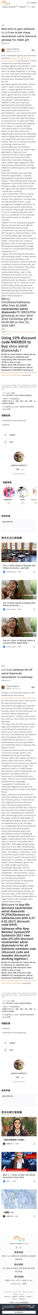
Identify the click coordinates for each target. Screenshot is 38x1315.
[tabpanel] (19, 11)
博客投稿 (18, 1259)
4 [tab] (23, 14)
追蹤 (33, 50)
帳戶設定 (14, 1268)
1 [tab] (15, 14)
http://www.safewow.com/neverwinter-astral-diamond (18, 373)
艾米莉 (22, 499)
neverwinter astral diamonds (14, 420)
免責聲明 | (15, 1296)
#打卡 (18, 1280)
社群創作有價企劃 (9, 7)
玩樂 (3, 666)
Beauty (26, 1292)
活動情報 (11, 403)
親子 (26, 401)
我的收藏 (22, 1268)
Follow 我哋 (6, 409)
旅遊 (17, 401)
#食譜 (24, 1280)
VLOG (8, 1256)
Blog (16, 1294)
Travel (16, 1292)
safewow (5, 424)
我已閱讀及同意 (19, 1312)
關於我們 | (8, 1296)
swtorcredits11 (12, 49)
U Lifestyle (8, 1292)
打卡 (12, 401)
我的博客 (18, 1271)
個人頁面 (6, 1268)
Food (32, 1292)
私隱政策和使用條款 (21, 1307)
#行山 (13, 1280)
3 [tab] (20, 14)
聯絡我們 (23, 1299)
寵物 (30, 401)
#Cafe (29, 1280)
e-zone (21, 1294)
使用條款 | (22, 1296)
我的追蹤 (31, 1268)
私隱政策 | (29, 1296)
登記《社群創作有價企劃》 (23, 395)
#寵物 (7, 1280)
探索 (4, 1256)
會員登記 (33, 3)
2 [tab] (18, 14)
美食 (21, 401)
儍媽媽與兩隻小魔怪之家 (9, 499)
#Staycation (16, 1283)
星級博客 (23, 1256)
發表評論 (8, 522)
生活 (3, 25)
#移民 (24, 1283)
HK (21, 1292)
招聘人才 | (16, 1299)
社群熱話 (22, 7)
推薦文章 (15, 1256)
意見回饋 (31, 1256)
